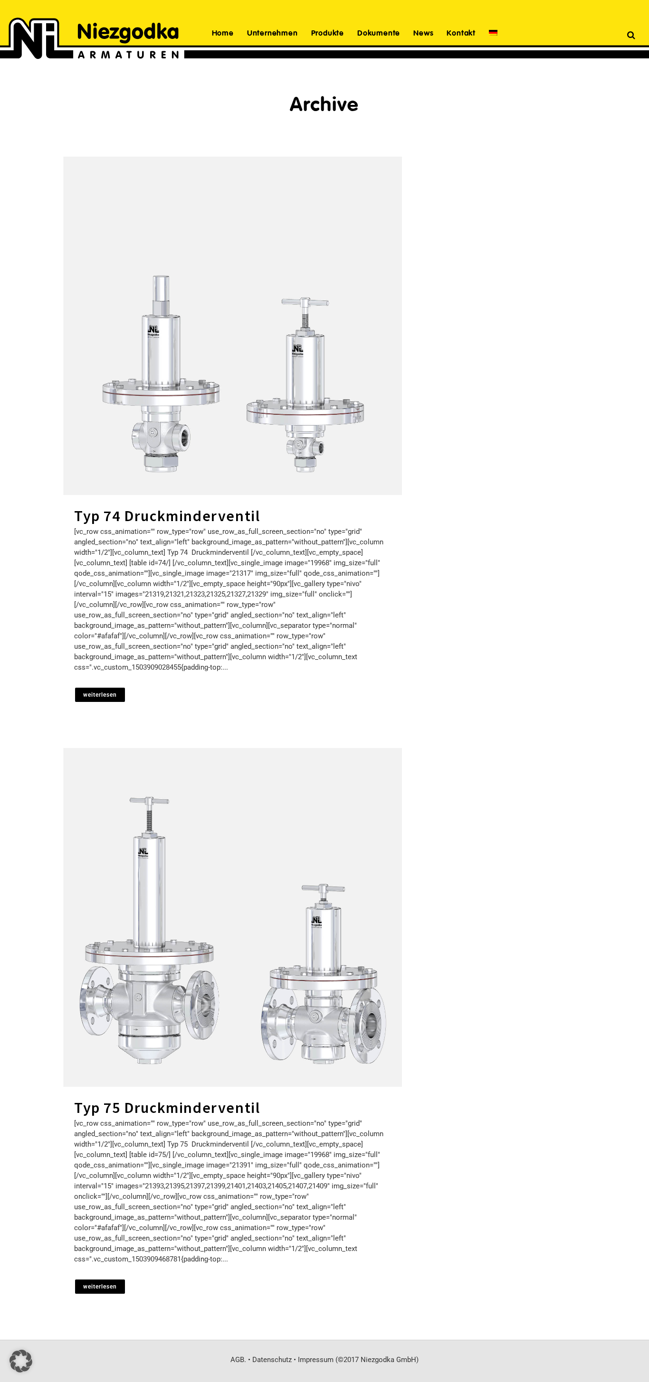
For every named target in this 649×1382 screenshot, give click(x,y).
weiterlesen (100, 694)
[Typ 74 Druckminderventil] (232, 326)
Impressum (316, 1359)
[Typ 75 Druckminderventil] (232, 917)
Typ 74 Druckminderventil (167, 515)
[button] (21, 1361)
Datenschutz (272, 1359)
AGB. (238, 1359)
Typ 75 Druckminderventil (167, 1107)
